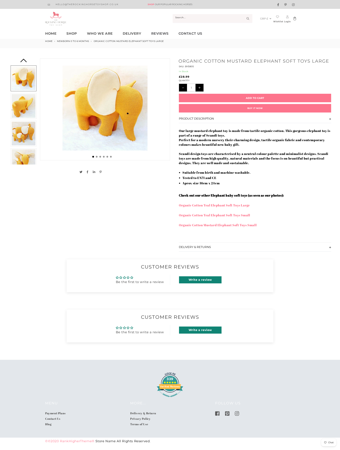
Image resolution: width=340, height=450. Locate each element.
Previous (23, 62)
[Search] (247, 18)
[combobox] (212, 18)
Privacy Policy (140, 419)
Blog (48, 424)
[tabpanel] (105, 109)
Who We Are (100, 33)
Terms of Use (139, 424)
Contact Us (190, 33)
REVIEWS (160, 33)
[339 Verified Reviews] (170, 399)
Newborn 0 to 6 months (73, 41)
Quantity (184, 80)
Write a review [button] (200, 279)
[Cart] (294, 18)
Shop (71, 33)
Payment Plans (55, 413)
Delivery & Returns (195, 247)
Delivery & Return (143, 413)
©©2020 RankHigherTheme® (70, 441)
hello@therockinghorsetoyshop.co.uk (87, 4)
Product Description (196, 118)
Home (50, 33)
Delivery (132, 33)
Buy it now (255, 108)
